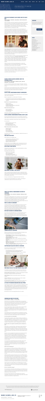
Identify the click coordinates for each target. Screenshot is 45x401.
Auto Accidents (7, 81)
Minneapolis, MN (20, 395)
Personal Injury (18, 81)
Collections (34, 46)
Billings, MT (28, 395)
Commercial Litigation (36, 47)
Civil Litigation (13, 194)
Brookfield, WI (25, 395)
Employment (13, 81)
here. (18, 375)
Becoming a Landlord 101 (36, 43)
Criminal (12, 299)
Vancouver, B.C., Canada (21, 396)
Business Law (35, 44)
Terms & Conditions (4, 397)
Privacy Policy (10, 397)
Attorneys (34, 39)
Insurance (18, 194)
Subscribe (39, 29)
